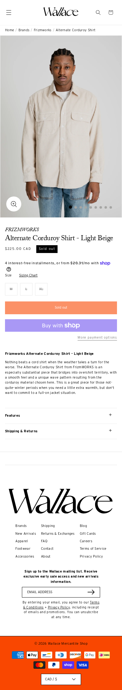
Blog (83, 526)
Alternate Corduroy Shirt (75, 30)
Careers (86, 541)
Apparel (21, 541)
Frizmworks (43, 30)
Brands (24, 30)
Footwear (22, 549)
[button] (98, 12)
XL (43, 291)
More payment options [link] (97, 337)
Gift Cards (88, 534)
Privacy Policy (91, 556)
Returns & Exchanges (58, 534)
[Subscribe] (91, 592)
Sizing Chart (28, 275)
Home (9, 30)
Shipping (48, 526)
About (46, 556)
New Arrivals (25, 534)
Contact (47, 549)
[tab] (70, 207)
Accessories (24, 556)
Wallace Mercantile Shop (68, 644)
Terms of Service (93, 549)
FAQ (44, 541)
